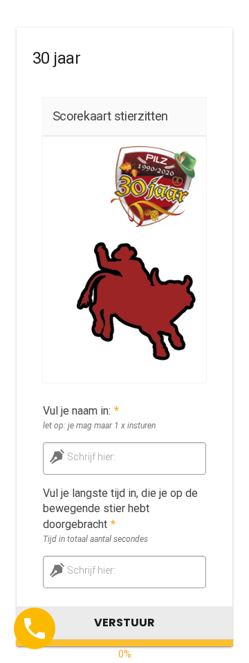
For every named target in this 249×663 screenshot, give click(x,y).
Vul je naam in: (81, 410)
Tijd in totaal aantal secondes (95, 539)
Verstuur (124, 622)
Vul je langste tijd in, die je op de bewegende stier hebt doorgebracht (120, 509)
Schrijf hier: (91, 456)
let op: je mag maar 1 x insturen (99, 425)
